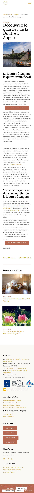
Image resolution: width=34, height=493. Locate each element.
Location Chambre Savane (12, 400)
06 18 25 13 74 (11, 368)
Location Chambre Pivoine (12, 403)
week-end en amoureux (18, 206)
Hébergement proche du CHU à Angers (16, 300)
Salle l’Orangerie (8, 416)
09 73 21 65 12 (21, 368)
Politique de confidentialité (12, 470)
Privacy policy (28, 490)
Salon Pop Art (7, 414)
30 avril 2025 (7, 297)
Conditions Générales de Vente (13, 467)
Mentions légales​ (8, 472)
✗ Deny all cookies (8, 490)
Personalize (19, 490)
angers (16, 14)
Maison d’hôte (14, 210)
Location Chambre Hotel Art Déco (14, 407)
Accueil (5, 14)
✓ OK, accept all (21, 488)
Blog (10, 14)
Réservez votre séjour (17, 108)
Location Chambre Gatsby (11, 405)
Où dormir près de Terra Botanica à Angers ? (13, 332)
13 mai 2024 (7, 329)
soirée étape (7, 208)
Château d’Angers (16, 164)
